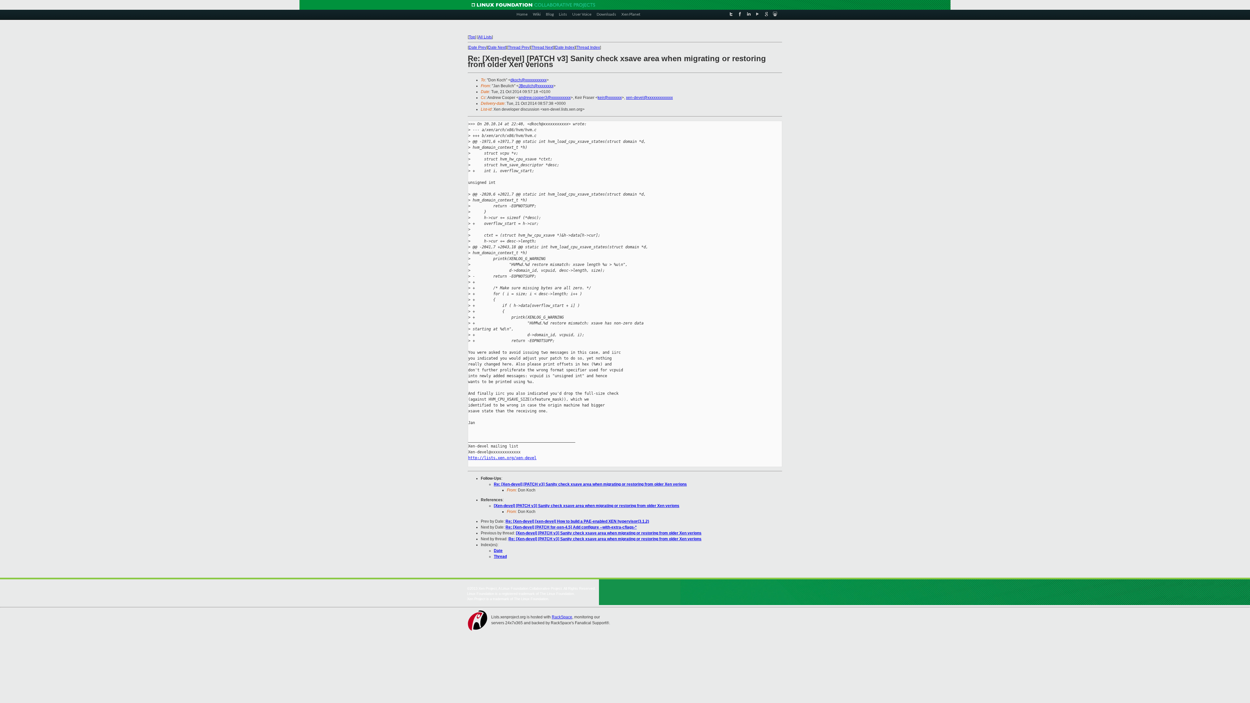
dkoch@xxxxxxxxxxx (528, 80)
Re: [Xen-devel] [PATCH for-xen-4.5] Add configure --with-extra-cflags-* (571, 527)
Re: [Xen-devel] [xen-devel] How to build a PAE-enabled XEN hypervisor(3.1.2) (577, 521)
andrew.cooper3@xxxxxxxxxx (545, 97)
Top (472, 37)
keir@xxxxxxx (610, 97)
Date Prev (477, 47)
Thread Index (588, 47)
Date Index (565, 47)
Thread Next (542, 47)
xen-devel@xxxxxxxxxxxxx (649, 97)
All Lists (485, 37)
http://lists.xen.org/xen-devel (502, 458)
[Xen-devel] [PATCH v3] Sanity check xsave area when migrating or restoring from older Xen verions (586, 505)
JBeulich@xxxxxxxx (536, 86)
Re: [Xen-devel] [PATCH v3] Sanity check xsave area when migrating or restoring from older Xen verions (590, 484)
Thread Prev (519, 47)
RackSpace (562, 617)
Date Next (497, 47)
